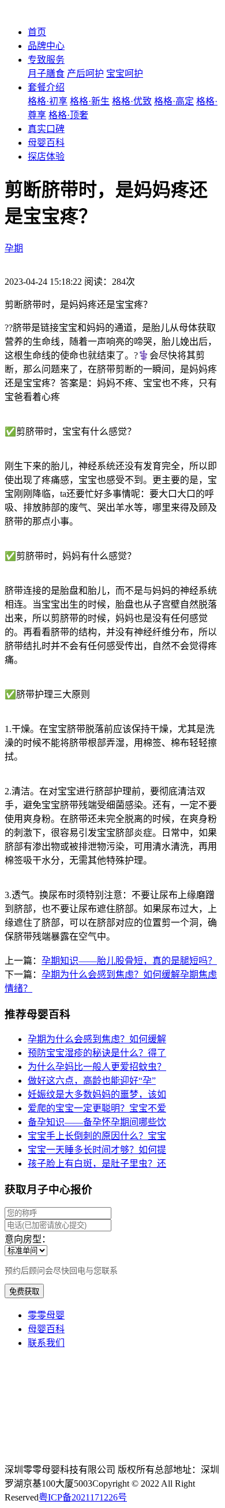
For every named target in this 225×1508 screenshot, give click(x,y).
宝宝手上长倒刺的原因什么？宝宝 (97, 1136)
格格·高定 (174, 101)
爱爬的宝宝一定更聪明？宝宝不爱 (97, 1108)
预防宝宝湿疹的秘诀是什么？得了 (97, 1053)
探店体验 (46, 156)
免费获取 (24, 1291)
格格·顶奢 (68, 115)
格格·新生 (90, 101)
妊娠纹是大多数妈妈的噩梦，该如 (97, 1094)
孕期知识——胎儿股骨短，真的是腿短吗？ (129, 961)
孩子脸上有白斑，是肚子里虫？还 (97, 1163)
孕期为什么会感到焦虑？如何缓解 (97, 1039)
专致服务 (46, 60)
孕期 (14, 248)
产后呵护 (85, 73)
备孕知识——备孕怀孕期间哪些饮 (97, 1122)
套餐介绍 (46, 87)
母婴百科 (46, 143)
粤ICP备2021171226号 (83, 1497)
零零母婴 (46, 1315)
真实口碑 (46, 129)
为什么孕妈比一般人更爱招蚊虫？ (97, 1067)
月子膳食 (46, 73)
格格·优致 (132, 101)
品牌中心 (46, 46)
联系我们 (46, 1343)
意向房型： (28, 1239)
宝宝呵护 (124, 73)
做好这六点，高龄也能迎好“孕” (92, 1080)
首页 (37, 32)
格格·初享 (48, 101)
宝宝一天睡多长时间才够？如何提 (97, 1150)
